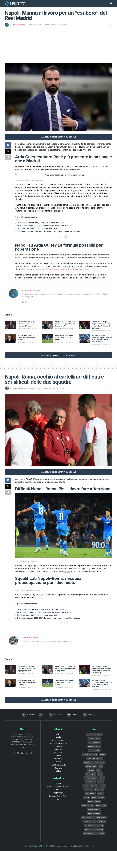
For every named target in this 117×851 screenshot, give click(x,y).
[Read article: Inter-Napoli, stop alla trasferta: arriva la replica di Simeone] (10, 338)
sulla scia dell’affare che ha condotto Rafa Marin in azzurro (60, 269)
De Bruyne (88, 762)
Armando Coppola (18, 24)
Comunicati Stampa (58, 743)
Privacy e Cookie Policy (58, 796)
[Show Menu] (111, 3)
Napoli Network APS (35, 846)
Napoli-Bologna (94, 801)
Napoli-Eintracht (94, 809)
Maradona (88, 790)
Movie (100, 794)
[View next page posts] (66, 236)
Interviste (58, 759)
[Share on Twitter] (8, 151)
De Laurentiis (99, 762)
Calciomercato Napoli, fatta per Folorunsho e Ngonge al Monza (26, 324)
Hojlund (91, 770)
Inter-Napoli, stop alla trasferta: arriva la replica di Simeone (27, 337)
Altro (58, 734)
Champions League (90, 754)
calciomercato (94, 750)
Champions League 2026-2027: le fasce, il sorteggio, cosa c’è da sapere (48, 231)
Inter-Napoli (90, 774)
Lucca (100, 782)
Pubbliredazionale (58, 765)
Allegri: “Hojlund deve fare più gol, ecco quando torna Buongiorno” (65, 324)
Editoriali (58, 749)
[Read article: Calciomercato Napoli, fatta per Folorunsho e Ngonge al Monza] (10, 325)
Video (58, 771)
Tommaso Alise (17, 388)
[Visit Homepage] (16, 3)
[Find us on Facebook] (14, 753)
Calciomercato (58, 740)
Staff (58, 799)
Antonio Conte (94, 738)
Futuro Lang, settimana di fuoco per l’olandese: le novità (64, 337)
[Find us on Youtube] (22, 753)
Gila (100, 766)
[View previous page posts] (61, 236)
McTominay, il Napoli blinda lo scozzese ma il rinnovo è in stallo (44, 225)
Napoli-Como (101, 805)
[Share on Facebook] (8, 145)
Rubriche (58, 768)
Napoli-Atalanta (98, 798)
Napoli (87, 798)
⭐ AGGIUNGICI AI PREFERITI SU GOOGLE (58, 137)
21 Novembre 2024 (34, 388)
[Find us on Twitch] (31, 753)
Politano (101, 821)
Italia (100, 774)
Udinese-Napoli (90, 833)
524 (108, 344)
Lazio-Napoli (90, 782)
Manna (102, 786)
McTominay (99, 790)
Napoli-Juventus (94, 813)
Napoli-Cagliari (87, 805)
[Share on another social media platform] (8, 157)
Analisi (58, 737)
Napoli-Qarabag (100, 817)
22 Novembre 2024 (36, 24)
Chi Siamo (58, 783)
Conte (102, 754)
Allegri (89, 734)
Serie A (100, 825)
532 (34, 342)
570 (108, 331)
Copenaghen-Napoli (94, 758)
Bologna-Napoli (94, 746)
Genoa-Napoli (91, 766)
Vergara (101, 833)
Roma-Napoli (89, 825)
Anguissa (98, 734)
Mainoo (94, 786)
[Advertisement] (58, 44)
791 (71, 329)
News (47, 24)
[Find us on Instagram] (26, 753)
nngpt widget (58, 793)
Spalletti (88, 829)
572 (34, 329)
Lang (102, 778)
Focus (58, 756)
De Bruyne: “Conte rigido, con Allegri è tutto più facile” (41, 223)
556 (71, 342)
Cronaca (58, 746)
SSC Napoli (99, 829)
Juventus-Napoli (91, 778)
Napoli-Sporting (89, 821)
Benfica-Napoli (94, 742)
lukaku (86, 786)
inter (98, 770)
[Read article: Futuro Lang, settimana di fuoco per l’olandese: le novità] (47, 338)
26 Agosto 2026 (25, 329)
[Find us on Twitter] (18, 753)
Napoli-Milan (87, 817)
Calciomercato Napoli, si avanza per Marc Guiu (37, 228)
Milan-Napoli (90, 794)
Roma (67, 571)
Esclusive (58, 752)
